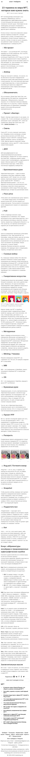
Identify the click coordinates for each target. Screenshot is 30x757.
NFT (8, 13)
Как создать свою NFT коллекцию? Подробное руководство (13, 718)
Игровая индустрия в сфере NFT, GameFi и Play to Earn (16, 695)
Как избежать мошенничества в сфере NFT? (15, 711)
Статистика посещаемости (9, 745)
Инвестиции (19, 734)
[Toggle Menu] (2, 1)
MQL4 (13, 734)
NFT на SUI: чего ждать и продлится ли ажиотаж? (14, 707)
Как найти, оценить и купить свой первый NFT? (15, 692)
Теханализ (12, 732)
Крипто (26, 734)
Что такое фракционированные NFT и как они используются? (15, 699)
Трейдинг (4, 732)
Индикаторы (19, 732)
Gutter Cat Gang (9, 124)
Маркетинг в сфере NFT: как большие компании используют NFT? (14, 715)
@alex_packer (18, 742)
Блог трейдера (15, 1)
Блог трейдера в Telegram (15, 738)
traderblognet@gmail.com (22, 741)
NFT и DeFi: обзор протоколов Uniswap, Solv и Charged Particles (14, 722)
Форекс (8, 734)
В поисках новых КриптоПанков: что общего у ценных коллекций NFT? (14, 688)
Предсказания (16, 736)
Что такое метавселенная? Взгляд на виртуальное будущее (14, 703)
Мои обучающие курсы (15, 680)
